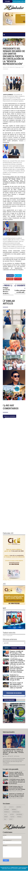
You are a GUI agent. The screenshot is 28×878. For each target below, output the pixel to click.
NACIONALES (19, 814)
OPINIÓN (6, 816)
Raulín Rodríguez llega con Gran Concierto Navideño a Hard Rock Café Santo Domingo (17, 669)
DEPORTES (18, 807)
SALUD (10, 819)
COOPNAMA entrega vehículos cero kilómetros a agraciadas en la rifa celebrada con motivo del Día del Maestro (17, 662)
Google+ (10, 278)
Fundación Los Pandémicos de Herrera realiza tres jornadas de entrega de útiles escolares (17, 678)
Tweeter (19, 275)
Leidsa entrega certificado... (20, 291)
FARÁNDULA (7, 811)
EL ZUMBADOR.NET (13, 867)
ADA (5, 807)
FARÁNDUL (14, 809)
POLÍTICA (12, 816)
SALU (5, 819)
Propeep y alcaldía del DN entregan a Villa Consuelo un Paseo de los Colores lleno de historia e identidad (17, 654)
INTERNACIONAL (16, 811)
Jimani (5, 814)
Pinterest (18, 278)
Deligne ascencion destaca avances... (6, 290)
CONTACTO (11, 807)
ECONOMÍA (6, 809)
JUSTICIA (12, 814)
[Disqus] (15, 470)
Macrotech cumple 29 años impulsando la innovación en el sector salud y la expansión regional (16, 686)
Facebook (10, 275)
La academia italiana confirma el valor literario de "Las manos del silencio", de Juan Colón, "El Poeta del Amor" (13, 752)
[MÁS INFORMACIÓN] (14, 21)
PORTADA (19, 816)
